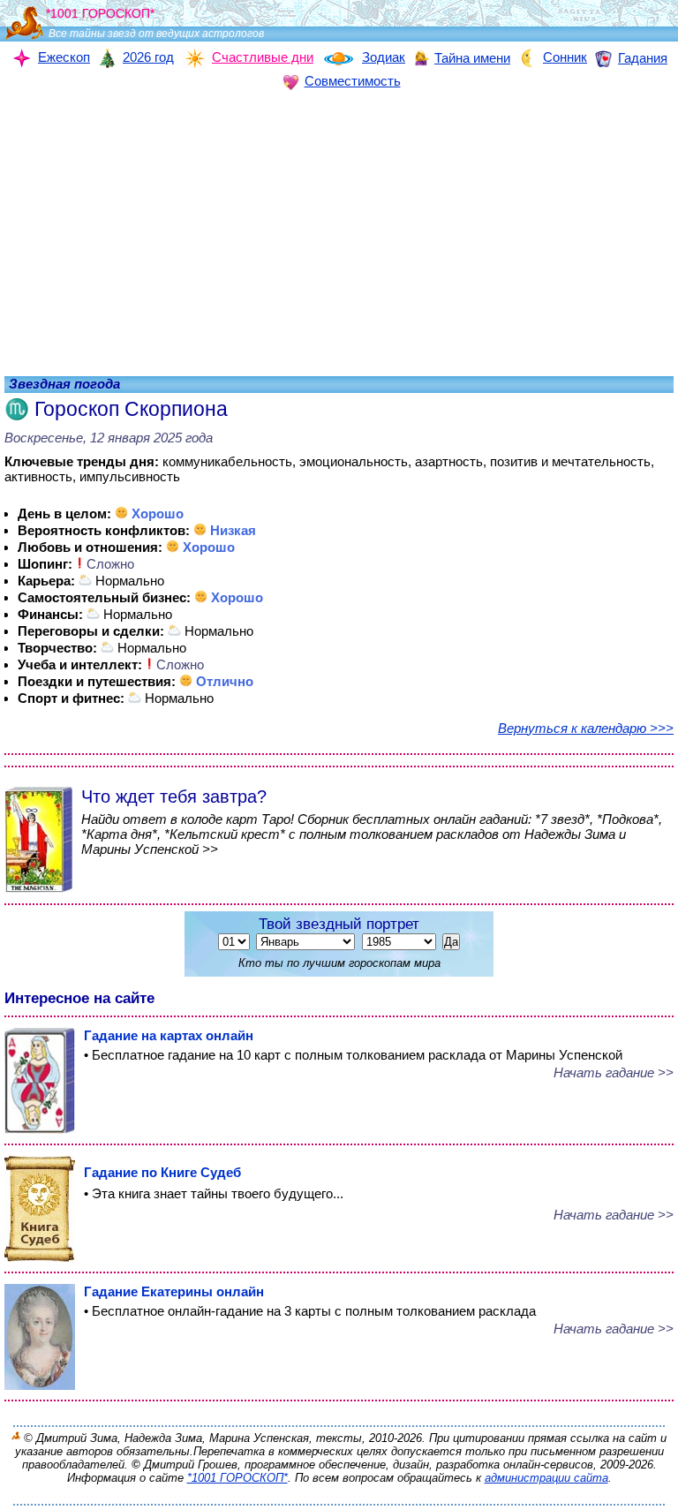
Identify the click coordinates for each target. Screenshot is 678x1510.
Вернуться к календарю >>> (586, 728)
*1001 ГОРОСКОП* (237, 1477)
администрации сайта (546, 1477)
